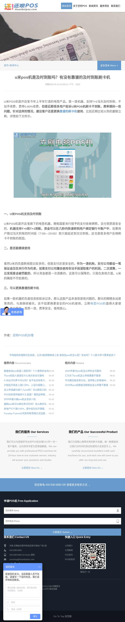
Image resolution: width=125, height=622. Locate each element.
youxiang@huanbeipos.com (21, 559)
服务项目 (104, 6)
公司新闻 (69, 550)
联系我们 (115, 6)
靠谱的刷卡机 (68, 111)
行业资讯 (69, 555)
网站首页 (66, 6)
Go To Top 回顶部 (63, 616)
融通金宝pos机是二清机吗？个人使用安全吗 (26, 371)
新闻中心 (14, 65)
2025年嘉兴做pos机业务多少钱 (20, 399)
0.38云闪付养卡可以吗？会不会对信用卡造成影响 (26, 380)
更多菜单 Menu (108, 65)
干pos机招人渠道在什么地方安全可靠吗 (24, 375)
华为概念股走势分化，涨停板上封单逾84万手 (87, 380)
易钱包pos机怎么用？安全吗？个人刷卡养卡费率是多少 (87, 355)
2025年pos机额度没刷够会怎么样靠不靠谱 (86, 385)
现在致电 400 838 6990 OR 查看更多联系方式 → (62, 484)
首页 (6, 65)
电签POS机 (98, 303)
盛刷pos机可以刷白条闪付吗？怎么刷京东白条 (26, 404)
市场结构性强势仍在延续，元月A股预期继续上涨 (34, 355)
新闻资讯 (93, 6)
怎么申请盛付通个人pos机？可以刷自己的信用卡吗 (26, 389)
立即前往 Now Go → (31, 467)
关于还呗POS (80, 6)
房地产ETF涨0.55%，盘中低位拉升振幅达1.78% (26, 408)
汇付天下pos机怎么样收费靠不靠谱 (83, 375)
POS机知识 (70, 559)
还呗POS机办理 (23, 335)
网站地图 (53, 589)
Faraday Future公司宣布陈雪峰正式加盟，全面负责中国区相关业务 (26, 413)
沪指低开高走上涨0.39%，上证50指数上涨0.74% (26, 385)
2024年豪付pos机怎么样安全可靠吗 (83, 371)
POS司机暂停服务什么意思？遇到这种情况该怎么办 (26, 394)
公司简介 (69, 546)
